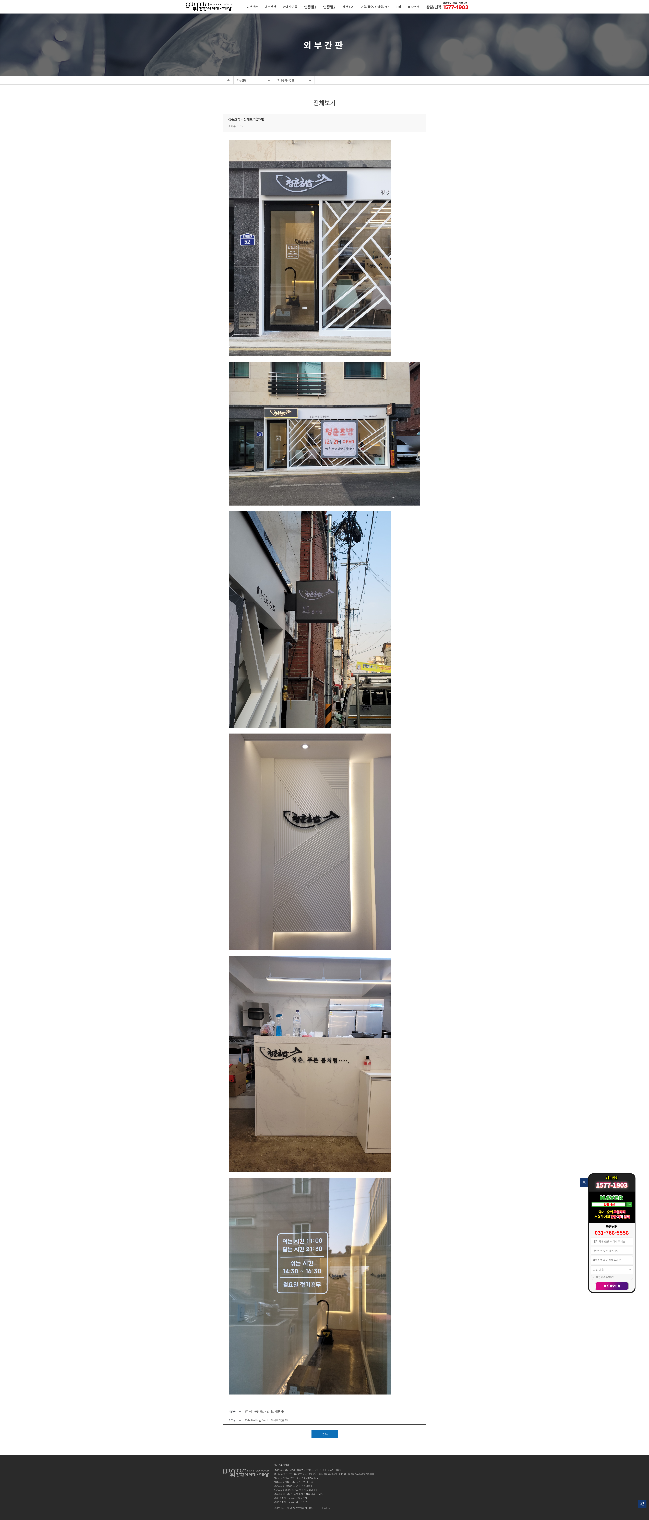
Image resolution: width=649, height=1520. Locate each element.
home (228, 80)
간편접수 (642, 1503)
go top (642, 1513)
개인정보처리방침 (282, 1464)
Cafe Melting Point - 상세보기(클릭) (266, 1420)
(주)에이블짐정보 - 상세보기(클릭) (264, 1411)
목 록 (324, 1434)
